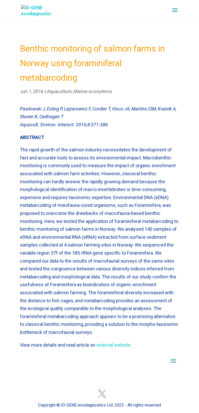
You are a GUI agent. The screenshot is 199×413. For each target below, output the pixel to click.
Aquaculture (59, 91)
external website (113, 345)
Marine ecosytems (93, 91)
